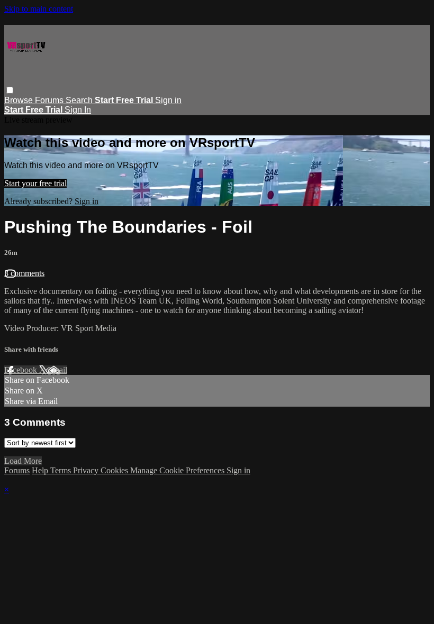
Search (80, 100)
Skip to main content (38, 8)
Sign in (168, 100)
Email (57, 369)
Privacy (87, 470)
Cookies (115, 470)
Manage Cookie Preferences (178, 470)
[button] (9, 90)
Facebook (21, 369)
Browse (19, 100)
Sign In (78, 109)
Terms (61, 470)
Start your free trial (35, 183)
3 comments (24, 273)
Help (41, 470)
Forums (50, 100)
